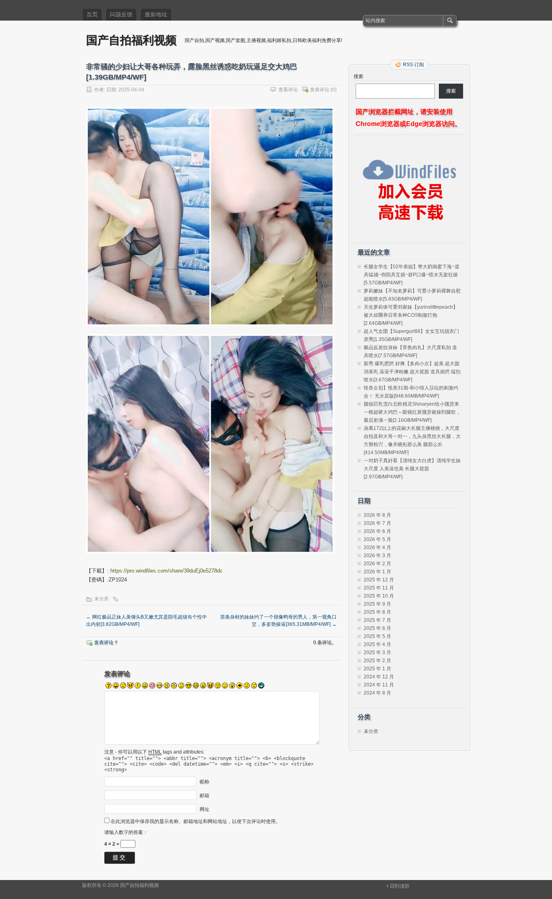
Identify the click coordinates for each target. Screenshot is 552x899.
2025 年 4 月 (377, 644)
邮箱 (204, 795)
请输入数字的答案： (126, 832)
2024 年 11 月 (379, 685)
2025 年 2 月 (377, 660)
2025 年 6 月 (377, 628)
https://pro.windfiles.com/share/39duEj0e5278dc (166, 571)
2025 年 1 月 (377, 669)
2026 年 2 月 (377, 563)
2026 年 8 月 (377, 515)
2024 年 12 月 (379, 677)
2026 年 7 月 (377, 523)
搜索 (358, 76)
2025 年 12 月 (379, 580)
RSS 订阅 (413, 64)
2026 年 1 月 (377, 572)
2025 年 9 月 (377, 604)
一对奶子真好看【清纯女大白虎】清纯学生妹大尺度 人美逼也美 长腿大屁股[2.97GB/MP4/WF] (412, 469)
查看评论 (288, 90)
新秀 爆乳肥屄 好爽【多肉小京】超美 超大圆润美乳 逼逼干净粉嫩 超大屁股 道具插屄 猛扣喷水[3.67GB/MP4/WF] (412, 372)
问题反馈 (121, 14)
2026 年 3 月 (377, 555)
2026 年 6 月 (377, 531)
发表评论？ (106, 642)
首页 (92, 14)
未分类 (101, 599)
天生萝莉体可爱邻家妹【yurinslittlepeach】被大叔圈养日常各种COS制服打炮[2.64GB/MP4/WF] (411, 315)
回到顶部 (399, 886)
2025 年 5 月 (377, 636)
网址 (204, 809)
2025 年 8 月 (377, 612)
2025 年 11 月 (379, 588)
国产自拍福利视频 (131, 40)
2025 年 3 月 (377, 652)
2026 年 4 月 (377, 547)
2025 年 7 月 (377, 620)
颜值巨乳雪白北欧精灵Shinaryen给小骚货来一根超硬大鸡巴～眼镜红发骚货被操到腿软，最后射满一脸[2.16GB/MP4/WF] (412, 412)
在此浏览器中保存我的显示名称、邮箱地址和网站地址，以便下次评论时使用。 (195, 821)
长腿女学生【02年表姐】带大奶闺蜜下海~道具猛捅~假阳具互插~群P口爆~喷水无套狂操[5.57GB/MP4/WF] (411, 275)
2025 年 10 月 (379, 596)
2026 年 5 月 (377, 539)
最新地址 (156, 14)
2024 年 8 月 (377, 693)
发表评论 (319, 90)
